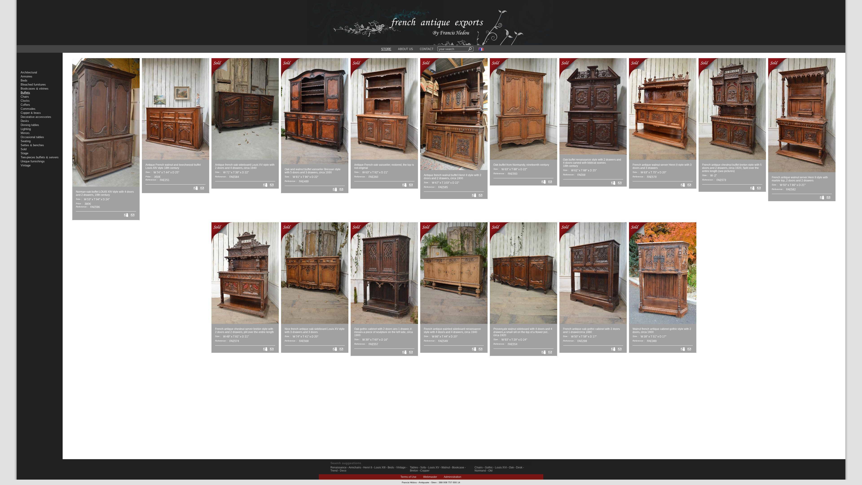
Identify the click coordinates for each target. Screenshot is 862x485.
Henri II (367, 467)
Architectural (29, 72)
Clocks (25, 100)
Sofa (423, 467)
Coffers (25, 104)
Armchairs (355, 467)
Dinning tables (30, 125)
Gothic (489, 467)
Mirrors (25, 133)
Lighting (26, 129)
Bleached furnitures (33, 84)
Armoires (26, 76)
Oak (511, 467)
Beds (24, 80)
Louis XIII (379, 467)
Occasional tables (32, 137)
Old (490, 470)
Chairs (25, 96)
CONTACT (426, 49)
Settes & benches (32, 145)
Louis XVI (501, 467)
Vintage (26, 165)
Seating (26, 141)
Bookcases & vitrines (34, 88)
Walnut (445, 467)
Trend (334, 470)
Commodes (28, 108)
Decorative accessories (36, 117)
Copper (424, 470)
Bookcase (458, 467)
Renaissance (338, 467)
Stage (24, 153)
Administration (452, 476)
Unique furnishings (33, 161)
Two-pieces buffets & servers (40, 157)
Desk (519, 467)
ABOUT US (405, 49)
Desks (25, 121)
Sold (23, 149)
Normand (480, 470)
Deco (343, 470)
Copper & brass (31, 113)
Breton (414, 470)
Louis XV (433, 467)
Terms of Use (408, 476)
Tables (414, 467)
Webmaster (430, 476)
